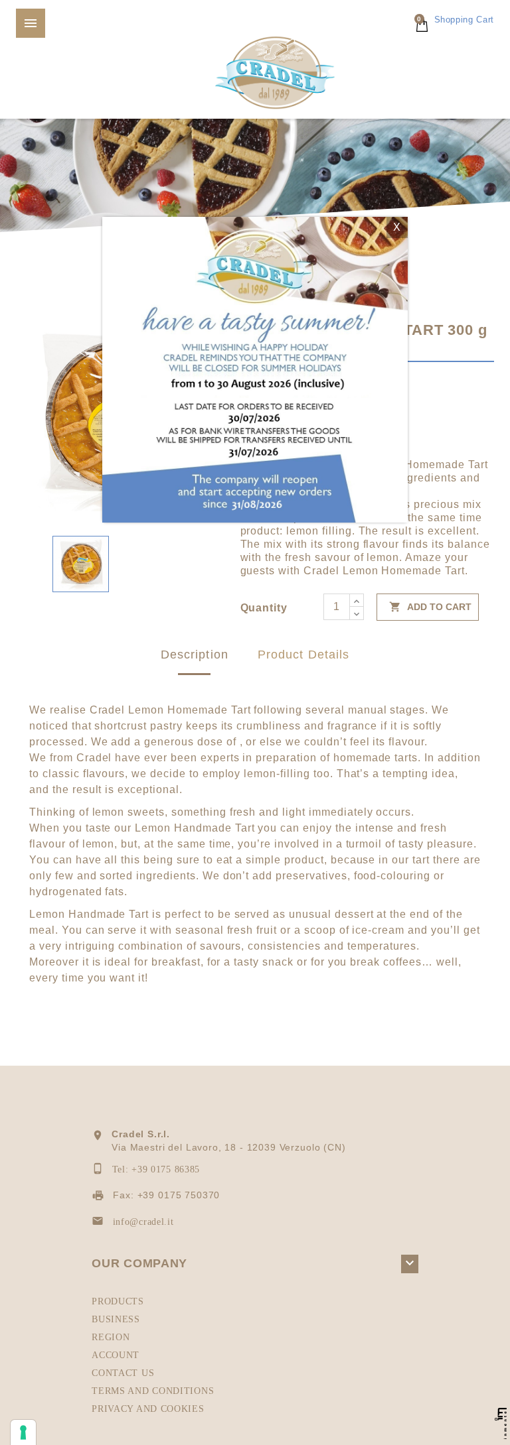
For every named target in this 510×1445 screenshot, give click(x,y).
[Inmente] (501, 1423)
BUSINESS (116, 1319)
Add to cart (430, 607)
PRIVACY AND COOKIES (148, 1409)
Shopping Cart (455, 20)
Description (194, 654)
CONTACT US (123, 1373)
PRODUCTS (118, 1301)
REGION (110, 1337)
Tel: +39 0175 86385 (156, 1169)
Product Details (303, 654)
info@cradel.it (143, 1222)
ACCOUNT (115, 1355)
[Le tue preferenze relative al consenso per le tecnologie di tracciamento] (23, 1432)
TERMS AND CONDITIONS (153, 1391)
